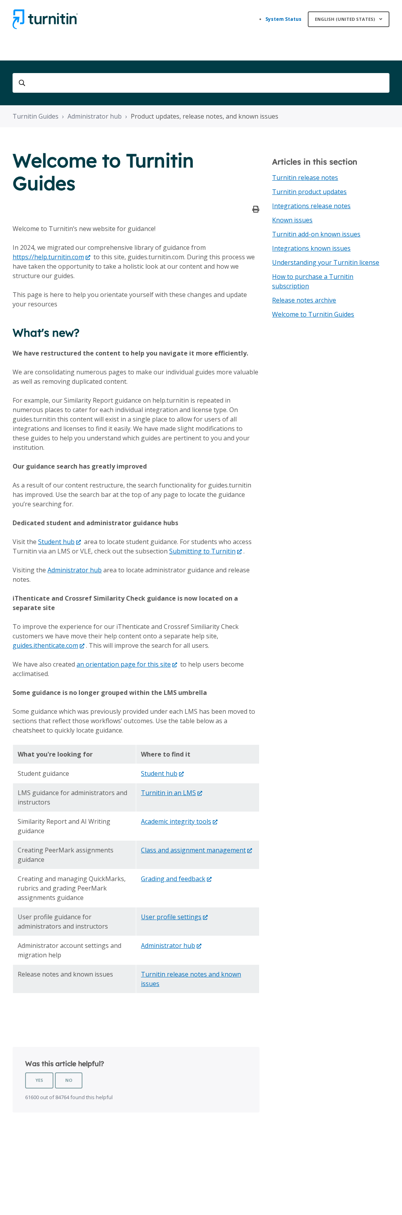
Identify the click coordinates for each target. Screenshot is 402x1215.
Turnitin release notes (305, 177)
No (68, 1080)
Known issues (292, 220)
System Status (283, 19)
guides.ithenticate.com (45, 645)
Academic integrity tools (176, 821)
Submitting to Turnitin (202, 551)
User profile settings (171, 917)
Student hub (56, 541)
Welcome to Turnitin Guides (313, 314)
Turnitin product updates (309, 191)
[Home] (45, 19)
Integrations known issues (311, 248)
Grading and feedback (173, 878)
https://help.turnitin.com (48, 257)
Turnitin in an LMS (168, 792)
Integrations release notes (311, 206)
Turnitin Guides (35, 116)
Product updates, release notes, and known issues (204, 116)
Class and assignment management (193, 850)
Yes (39, 1080)
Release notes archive (304, 300)
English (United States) (345, 19)
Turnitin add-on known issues (316, 234)
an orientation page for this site (124, 664)
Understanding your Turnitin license (325, 262)
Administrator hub (95, 116)
